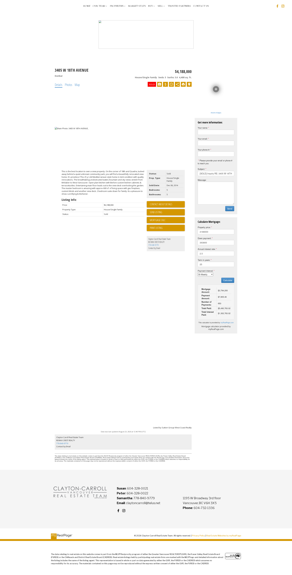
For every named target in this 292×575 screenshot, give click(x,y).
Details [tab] (58, 84)
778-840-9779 (153, 245)
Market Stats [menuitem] (137, 5)
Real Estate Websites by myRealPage (223, 536)
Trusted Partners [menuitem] (179, 5)
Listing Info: (69, 200)
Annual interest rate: (207, 249)
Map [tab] (77, 84)
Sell (160, 5)
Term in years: (204, 260)
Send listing (156, 212)
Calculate (227, 280)
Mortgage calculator (167, 220)
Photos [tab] (68, 84)
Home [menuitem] (86, 5)
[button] (277, 6)
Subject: (201, 169)
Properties (116, 5)
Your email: (203, 138)
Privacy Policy (198, 536)
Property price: (204, 227)
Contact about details (161, 204)
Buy (150, 5)
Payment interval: (205, 270)
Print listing (156, 228)
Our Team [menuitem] (99, 5)
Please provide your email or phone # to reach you (215, 162)
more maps (216, 112)
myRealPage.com (227, 322)
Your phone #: (204, 149)
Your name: (203, 127)
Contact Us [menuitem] (201, 5)
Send (229, 208)
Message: (202, 179)
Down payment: (204, 238)
